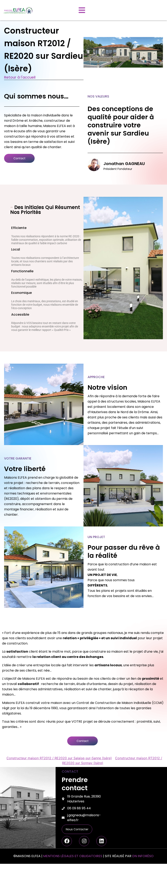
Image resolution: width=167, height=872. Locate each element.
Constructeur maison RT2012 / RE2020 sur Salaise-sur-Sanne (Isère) (59, 758)
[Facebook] (67, 841)
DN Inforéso (143, 856)
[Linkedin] (101, 841)
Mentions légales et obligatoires (72, 856)
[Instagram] (84, 841)
